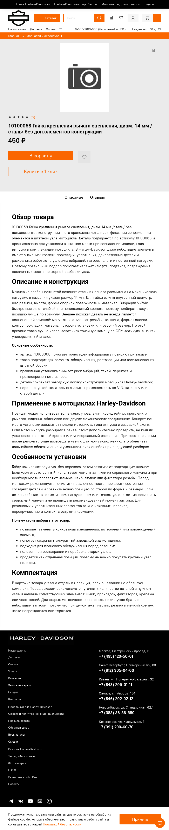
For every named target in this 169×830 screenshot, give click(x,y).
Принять (140, 819)
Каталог (50, 18)
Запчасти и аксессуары (44, 36)
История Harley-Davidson (25, 749)
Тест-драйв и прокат (21, 756)
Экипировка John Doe (23, 777)
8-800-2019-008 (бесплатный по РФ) (100, 29)
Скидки (13, 692)
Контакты (14, 699)
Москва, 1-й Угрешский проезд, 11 (124, 651)
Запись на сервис (20, 685)
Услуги (12, 671)
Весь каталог (17, 734)
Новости (13, 784)
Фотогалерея (17, 763)
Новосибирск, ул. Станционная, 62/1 (126, 707)
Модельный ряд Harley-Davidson (30, 707)
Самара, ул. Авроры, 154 (117, 693)
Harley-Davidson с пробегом (75, 4)
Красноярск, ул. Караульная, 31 (122, 721)
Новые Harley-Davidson (32, 4)
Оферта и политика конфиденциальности (36, 714)
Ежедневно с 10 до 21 (146, 29)
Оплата (50, 29)
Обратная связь (18, 727)
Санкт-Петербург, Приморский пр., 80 (127, 665)
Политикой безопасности (62, 824)
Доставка (36, 29)
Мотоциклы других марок (120, 4)
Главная (14, 36)
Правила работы (19, 721)
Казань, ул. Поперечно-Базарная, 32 (126, 679)
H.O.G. (12, 770)
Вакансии (14, 678)
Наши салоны (17, 29)
